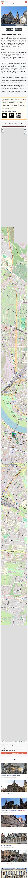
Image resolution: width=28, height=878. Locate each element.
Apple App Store (11, 104)
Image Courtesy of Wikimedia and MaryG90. (8, 95)
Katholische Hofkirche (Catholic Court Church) (10, 810)
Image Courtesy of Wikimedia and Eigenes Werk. (9, 777)
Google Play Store (20, 104)
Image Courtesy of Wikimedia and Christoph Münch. (9, 830)
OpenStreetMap (20, 741)
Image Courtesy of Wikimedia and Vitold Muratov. (9, 865)
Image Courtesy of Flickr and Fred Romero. (8, 795)
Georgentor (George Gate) (6, 793)
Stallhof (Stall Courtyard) (6, 845)
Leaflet (14, 741)
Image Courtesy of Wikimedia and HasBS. (8, 847)
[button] (14, 435)
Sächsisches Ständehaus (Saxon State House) (10, 775)
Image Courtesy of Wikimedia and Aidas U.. (8, 812)
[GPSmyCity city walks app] (8, 2)
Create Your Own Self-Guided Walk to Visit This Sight (14, 126)
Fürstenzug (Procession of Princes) (8, 828)
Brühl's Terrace (4, 863)
